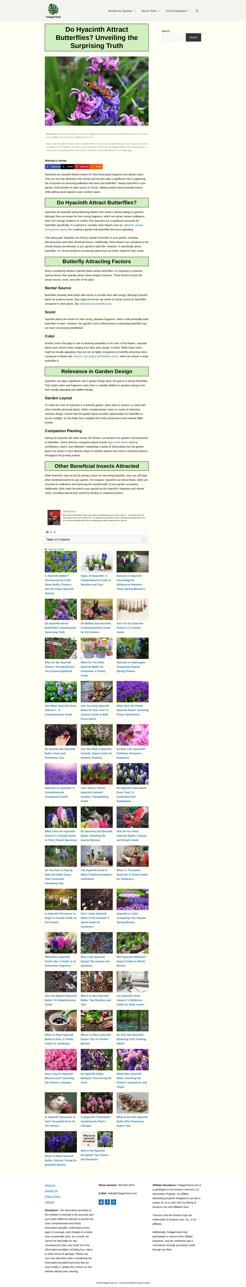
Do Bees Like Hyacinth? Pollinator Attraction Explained (131, 753)
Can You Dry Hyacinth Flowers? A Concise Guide (130, 628)
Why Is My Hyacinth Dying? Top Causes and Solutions (95, 961)
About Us (50, 1185)
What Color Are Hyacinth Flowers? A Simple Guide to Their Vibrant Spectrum (60, 835)
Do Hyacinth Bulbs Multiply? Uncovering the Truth (96, 1078)
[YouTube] (101, 1202)
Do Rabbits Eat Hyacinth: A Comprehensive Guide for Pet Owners (96, 628)
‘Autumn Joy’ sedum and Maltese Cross (95, 356)
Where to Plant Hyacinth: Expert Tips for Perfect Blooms (96, 1039)
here (129, 150)
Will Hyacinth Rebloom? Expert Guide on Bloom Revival (131, 961)
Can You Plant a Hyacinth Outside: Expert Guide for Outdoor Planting (96, 753)
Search (165, 31)
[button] (197, 11)
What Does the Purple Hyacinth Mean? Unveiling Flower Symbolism (132, 710)
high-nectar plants (118, 442)
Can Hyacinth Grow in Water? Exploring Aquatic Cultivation (96, 874)
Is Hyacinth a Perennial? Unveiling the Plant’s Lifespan (95, 1121)
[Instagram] (54, 532)
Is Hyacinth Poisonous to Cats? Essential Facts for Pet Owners (60, 1121)
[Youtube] (47, 532)
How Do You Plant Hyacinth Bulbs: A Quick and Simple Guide (131, 835)
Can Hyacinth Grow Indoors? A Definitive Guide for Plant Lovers (130, 1000)
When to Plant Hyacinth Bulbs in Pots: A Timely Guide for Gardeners (59, 1039)
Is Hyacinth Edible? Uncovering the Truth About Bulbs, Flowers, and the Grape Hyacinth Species (59, 584)
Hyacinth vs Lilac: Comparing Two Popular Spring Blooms (131, 918)
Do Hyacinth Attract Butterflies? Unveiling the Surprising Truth (60, 628)
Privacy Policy (53, 1196)
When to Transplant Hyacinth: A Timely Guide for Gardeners (132, 874)
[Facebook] (51, 532)
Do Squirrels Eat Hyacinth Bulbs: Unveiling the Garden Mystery (96, 835)
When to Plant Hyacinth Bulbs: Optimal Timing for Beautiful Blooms (61, 1160)
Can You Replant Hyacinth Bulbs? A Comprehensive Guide (61, 1000)
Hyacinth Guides (56, 549)
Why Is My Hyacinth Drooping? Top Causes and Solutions (95, 1155)
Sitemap (49, 1202)
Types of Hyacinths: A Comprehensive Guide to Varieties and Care (96, 580)
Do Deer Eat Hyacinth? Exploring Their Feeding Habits (131, 1039)
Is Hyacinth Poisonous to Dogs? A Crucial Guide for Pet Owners (61, 918)
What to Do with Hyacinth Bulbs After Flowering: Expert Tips (132, 1121)
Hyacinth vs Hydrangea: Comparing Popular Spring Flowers (131, 667)
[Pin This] (54, 513)
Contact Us (51, 1190)
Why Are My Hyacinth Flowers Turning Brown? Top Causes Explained (60, 667)
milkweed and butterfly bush (95, 303)
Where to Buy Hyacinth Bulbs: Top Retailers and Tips (96, 1000)
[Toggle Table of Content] (143, 539)
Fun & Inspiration (176, 10)
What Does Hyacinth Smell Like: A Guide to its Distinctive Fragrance (60, 961)
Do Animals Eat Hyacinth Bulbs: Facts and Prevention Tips (60, 753)
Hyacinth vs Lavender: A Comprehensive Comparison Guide (59, 792)
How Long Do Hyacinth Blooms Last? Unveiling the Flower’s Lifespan (59, 1078)
